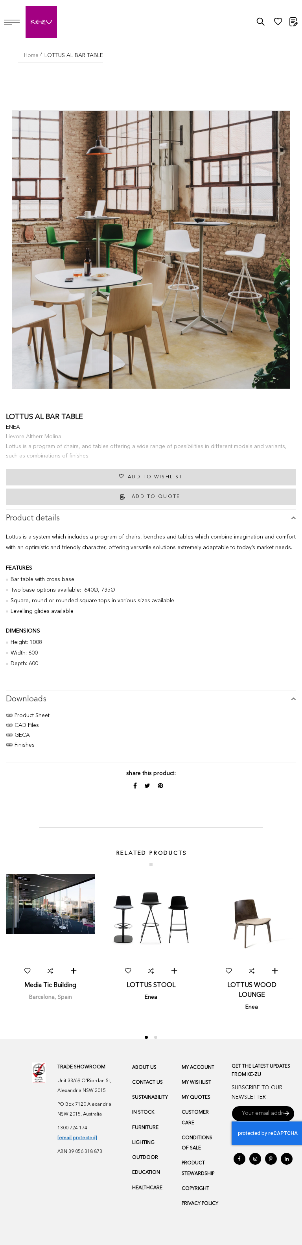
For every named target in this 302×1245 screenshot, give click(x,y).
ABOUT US (144, 1067)
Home (31, 55)
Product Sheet (31, 715)
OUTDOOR (145, 1157)
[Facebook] (239, 1159)
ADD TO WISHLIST (155, 477)
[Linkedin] (287, 1159)
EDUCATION (146, 1172)
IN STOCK (143, 1112)
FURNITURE (145, 1127)
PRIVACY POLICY (200, 1203)
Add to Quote (156, 496)
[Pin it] (160, 786)
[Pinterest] (271, 1159)
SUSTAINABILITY (150, 1097)
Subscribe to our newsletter (257, 1092)
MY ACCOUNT (198, 1067)
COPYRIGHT (195, 1188)
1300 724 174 (72, 1128)
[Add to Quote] (73, 971)
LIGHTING (143, 1142)
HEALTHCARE (147, 1188)
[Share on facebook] (135, 786)
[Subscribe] (286, 1113)
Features (19, 568)
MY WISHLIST (196, 1082)
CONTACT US (147, 1082)
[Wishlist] (278, 23)
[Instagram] (255, 1159)
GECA (21, 735)
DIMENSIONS (23, 631)
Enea (13, 427)
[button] (27, 971)
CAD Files (26, 725)
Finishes (24, 745)
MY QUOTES (196, 1097)
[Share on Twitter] (148, 786)
